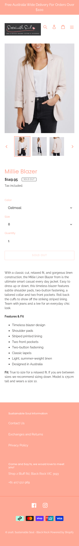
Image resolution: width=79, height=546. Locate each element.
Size (7, 216)
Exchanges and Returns (25, 434)
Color (8, 200)
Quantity (10, 233)
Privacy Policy (18, 445)
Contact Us (16, 423)
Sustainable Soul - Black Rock (32, 532)
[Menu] (71, 26)
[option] (22, 146)
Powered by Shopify (62, 532)
